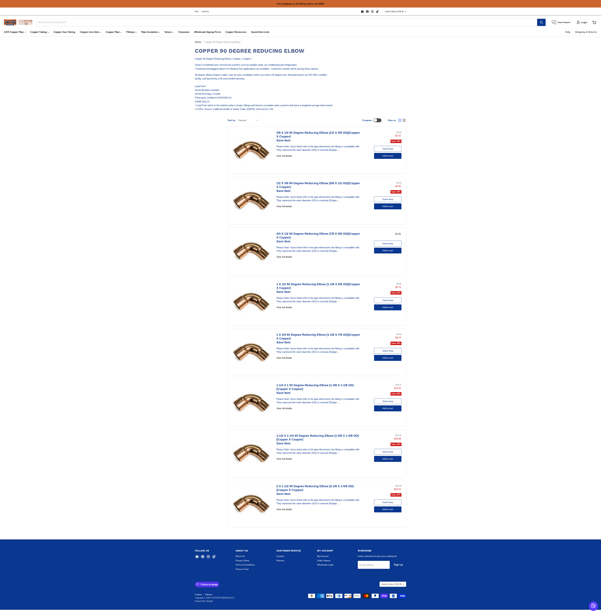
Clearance (183, 32)
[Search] (541, 22)
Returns (280, 560)
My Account (323, 556)
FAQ (196, 11)
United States (394, 11)
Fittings (130, 32)
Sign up (398, 564)
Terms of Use (242, 569)
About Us (240, 556)
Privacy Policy (242, 560)
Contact (280, 556)
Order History (323, 560)
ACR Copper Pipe (14, 32)
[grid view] (400, 120)
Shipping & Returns (586, 32)
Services (205, 11)
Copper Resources (236, 32)
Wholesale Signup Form (207, 32)
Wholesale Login (325, 564)
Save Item (283, 140)
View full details (284, 155)
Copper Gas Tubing (64, 32)
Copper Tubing (38, 32)
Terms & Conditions (245, 564)
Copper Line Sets (90, 32)
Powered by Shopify (204, 601)
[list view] (404, 120)
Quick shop (388, 148)
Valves (168, 32)
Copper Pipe (113, 32)
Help (567, 32)
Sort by (231, 120)
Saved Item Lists (260, 32)
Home (198, 42)
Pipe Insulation (150, 32)
